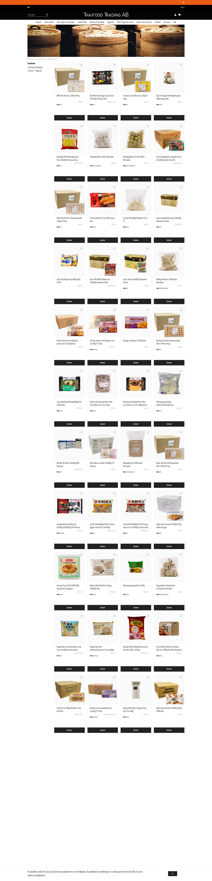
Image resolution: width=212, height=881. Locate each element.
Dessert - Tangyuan (35, 71)
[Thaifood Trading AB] (106, 15)
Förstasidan (30, 59)
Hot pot (38, 22)
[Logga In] (175, 15)
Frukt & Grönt (49, 22)
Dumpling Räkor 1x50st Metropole (102, 157)
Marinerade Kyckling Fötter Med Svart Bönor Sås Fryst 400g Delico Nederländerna (135, 405)
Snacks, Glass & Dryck (144, 22)
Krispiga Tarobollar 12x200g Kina (134, 341)
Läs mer (69, 118)
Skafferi (158, 22)
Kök (175, 22)
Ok (172, 874)
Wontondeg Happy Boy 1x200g (134, 585)
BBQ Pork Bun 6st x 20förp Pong (68, 96)
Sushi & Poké (82, 22)
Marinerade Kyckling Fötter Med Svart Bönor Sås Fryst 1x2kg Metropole (101, 405)
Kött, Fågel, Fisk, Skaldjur (65, 22)
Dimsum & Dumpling (97, 22)
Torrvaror (167, 22)
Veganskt (110, 22)
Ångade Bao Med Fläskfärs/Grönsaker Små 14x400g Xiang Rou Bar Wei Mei (102, 650)
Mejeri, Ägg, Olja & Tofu (125, 22)
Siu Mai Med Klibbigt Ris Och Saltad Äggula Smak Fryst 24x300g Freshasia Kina (102, 527)
